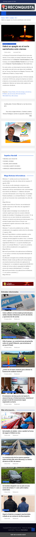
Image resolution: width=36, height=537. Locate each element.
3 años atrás (7, 52)
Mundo (4, 426)
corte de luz (28, 92)
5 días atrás (7, 463)
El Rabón (5, 93)
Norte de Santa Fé (20, 93)
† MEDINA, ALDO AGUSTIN (10, 159)
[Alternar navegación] (8, 13)
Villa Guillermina (7, 95)
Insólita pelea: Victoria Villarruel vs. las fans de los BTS (18, 105)
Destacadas (6, 453)
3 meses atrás (8, 319)
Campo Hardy (11, 92)
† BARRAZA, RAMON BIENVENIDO (12, 168)
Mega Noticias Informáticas (14, 176)
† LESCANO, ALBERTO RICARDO (11, 166)
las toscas (12, 93)
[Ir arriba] (33, 529)
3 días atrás (7, 435)
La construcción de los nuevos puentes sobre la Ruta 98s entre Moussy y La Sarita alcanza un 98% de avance (17, 459)
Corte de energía (20, 92)
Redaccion (17, 319)
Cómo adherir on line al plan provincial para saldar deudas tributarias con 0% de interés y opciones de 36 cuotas (17, 315)
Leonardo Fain (17, 52)
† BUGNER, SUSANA (8, 161)
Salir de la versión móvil (18, 534)
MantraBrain (24, 530)
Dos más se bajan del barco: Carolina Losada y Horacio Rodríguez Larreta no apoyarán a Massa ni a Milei (17, 114)
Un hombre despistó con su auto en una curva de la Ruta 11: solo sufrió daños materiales (16, 488)
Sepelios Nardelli (10, 156)
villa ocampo (14, 95)
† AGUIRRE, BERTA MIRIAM (10, 163)
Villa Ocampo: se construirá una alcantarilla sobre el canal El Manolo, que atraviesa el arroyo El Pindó (18, 343)
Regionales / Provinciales (9, 43)
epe (9, 93)
